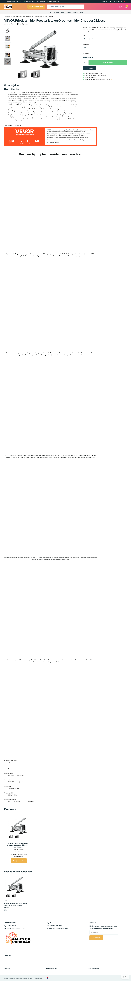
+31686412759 (11, 926)
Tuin (62, 12)
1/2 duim (86, 48)
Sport (81, 12)
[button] (64, 54)
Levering (7, 968)
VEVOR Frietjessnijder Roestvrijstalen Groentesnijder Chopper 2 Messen (15, 905)
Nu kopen (90, 68)
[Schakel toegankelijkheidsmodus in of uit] (110, 1)
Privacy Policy (51, 968)
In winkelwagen (108, 62)
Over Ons (7, 956)
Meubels (56, 12)
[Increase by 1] (87, 61)
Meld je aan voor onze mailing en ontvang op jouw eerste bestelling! (103, 927)
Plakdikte (86, 44)
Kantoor (75, 12)
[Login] (120, 7)
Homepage (7, 16)
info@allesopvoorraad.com (16, 928)
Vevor (49, 12)
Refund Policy (94, 968)
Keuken (68, 12)
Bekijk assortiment (35, 6)
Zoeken (81, 7)
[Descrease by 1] (87, 64)
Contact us (104, 1)
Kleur (84, 35)
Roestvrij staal (88, 39)
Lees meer (94, 32)
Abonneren (96, 938)
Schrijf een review (18, 861)
